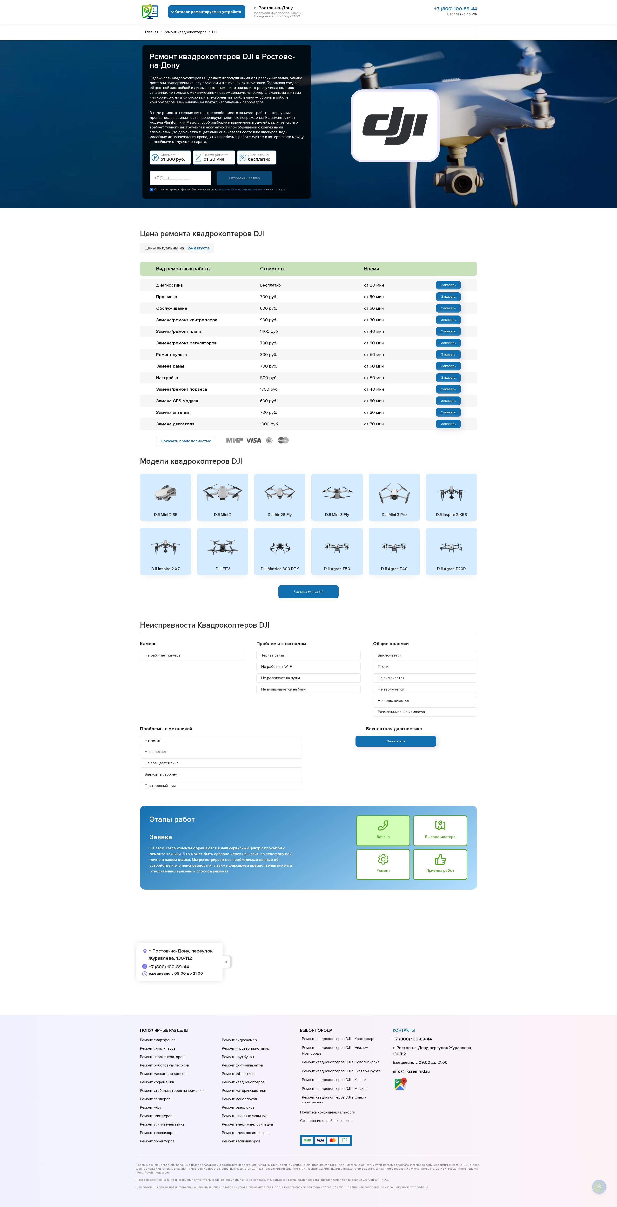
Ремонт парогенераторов (162, 1056)
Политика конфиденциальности (327, 1112)
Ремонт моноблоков (239, 1099)
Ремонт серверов (155, 1099)
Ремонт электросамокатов (245, 1132)
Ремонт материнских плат (244, 1090)
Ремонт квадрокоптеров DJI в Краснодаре (339, 1038)
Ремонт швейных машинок (244, 1115)
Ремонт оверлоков (238, 1107)
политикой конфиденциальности (242, 189)
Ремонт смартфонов (157, 1040)
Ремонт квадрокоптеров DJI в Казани (334, 1079)
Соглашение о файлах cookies (326, 1120)
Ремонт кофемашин (157, 1082)
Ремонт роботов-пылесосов (164, 1065)
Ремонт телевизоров (158, 1132)
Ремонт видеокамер (239, 1040)
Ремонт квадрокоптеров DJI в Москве (335, 1088)
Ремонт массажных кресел (163, 1073)
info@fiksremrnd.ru (411, 1071)
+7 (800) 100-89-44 (455, 9)
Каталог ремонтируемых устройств (207, 11)
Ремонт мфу (150, 1107)
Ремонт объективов (239, 1073)
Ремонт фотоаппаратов (242, 1065)
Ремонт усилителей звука (162, 1124)
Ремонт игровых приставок (245, 1048)
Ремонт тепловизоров (241, 1141)
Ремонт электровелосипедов (247, 1124)
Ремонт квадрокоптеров (243, 1082)
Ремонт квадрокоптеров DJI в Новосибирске (341, 1062)
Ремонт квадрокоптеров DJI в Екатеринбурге (341, 1071)
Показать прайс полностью (186, 441)
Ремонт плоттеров (156, 1115)
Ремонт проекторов (157, 1141)
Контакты (404, 1030)
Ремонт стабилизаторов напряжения (171, 1090)
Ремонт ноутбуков (238, 1056)
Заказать (448, 285)
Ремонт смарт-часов (157, 1048)
